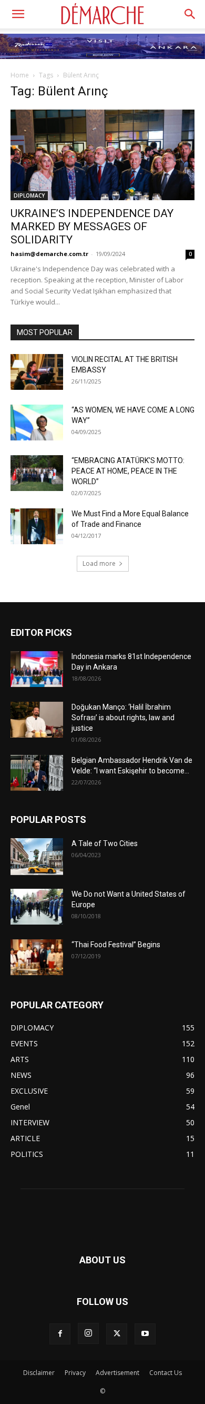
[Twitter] (116, 1333)
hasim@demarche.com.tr (49, 254)
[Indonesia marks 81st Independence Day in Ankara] (37, 669)
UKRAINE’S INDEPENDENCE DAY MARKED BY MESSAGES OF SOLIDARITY (92, 226)
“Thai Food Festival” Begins (115, 944)
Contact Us (165, 1372)
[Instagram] (88, 1333)
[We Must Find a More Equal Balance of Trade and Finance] (37, 526)
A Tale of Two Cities (104, 843)
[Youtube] (145, 1333)
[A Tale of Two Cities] (37, 856)
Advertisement (117, 1372)
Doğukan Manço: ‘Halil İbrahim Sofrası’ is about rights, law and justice (123, 717)
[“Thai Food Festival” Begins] (37, 957)
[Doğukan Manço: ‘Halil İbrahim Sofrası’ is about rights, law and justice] (37, 720)
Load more (99, 563)
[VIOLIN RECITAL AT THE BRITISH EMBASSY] (37, 372)
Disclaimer (39, 1372)
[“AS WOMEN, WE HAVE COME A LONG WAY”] (37, 423)
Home (20, 75)
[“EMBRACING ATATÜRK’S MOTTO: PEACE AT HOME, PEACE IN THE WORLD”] (37, 473)
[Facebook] (59, 1333)
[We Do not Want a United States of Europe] (37, 907)
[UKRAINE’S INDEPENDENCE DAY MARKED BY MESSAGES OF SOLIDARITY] (102, 155)
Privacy (75, 1372)
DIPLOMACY (29, 195)
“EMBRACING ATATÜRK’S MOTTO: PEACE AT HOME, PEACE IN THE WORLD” (127, 471)
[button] (18, 14)
